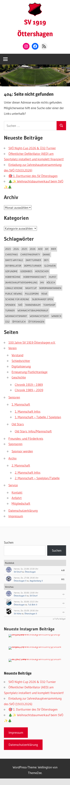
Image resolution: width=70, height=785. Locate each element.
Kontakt (17, 492)
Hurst (52, 276)
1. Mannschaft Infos (27, 411)
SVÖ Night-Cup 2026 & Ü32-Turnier (32, 148)
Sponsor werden (22, 451)
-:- (64, 594)
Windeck (56, 316)
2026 (32, 248)
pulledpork (32, 293)
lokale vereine (14, 288)
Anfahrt (17, 498)
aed (40, 248)
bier (53, 248)
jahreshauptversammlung (21, 282)
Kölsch (51, 282)
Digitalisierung (21, 366)
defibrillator (13, 265)
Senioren (14, 397)
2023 (8, 248)
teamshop (49, 304)
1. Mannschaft (21, 404)
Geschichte (19, 377)
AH (46, 248)
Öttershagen (30, 571)
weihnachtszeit (39, 316)
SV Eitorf (17, 571)
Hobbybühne (13, 276)
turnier (10, 310)
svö (20, 304)
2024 (16, 248)
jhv (42, 282)
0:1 (63, 579)
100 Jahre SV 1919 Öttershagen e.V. (31, 342)
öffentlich (19, 321)
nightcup (31, 288)
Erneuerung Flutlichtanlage (29, 372)
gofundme (11, 271)
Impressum (15, 516)
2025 (24, 248)
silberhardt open (42, 299)
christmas (11, 254)
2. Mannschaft (21, 465)
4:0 (63, 570)
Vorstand (17, 355)
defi (46, 260)
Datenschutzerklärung (23, 510)
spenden (10, 304)
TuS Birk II (32, 604)
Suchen (8, 542)
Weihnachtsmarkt (16, 316)
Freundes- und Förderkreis (25, 438)
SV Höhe (17, 613)
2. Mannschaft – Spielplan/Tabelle (37, 478)
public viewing (13, 293)
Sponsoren (15, 444)
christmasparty (30, 254)
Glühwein (50, 265)
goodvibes (26, 271)
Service (13, 485)
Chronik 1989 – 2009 (29, 390)
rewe (44, 293)
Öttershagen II (20, 580)
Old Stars (18, 424)
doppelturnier (32, 265)
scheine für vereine (17, 299)
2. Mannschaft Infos (27, 472)
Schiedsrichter (21, 361)
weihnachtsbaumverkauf (33, 310)
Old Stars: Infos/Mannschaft (33, 431)
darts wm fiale (14, 260)
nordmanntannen (50, 288)
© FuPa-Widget (59, 618)
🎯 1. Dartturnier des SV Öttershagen (32, 176)
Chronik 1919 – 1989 (29, 385)
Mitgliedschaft (21, 503)
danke (46, 254)
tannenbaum (33, 304)
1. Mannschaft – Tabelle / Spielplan (38, 417)
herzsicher (42, 271)
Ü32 (7, 321)
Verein (12, 348)
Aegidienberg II (36, 580)
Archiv (12, 458)
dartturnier (33, 260)
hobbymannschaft (34, 276)
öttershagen (36, 321)
